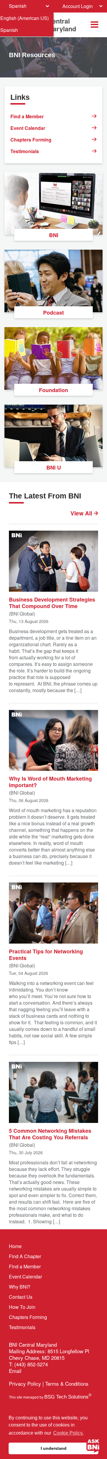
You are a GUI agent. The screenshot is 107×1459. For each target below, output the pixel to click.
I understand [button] (54, 1448)
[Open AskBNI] (93, 1445)
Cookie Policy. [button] (68, 1432)
